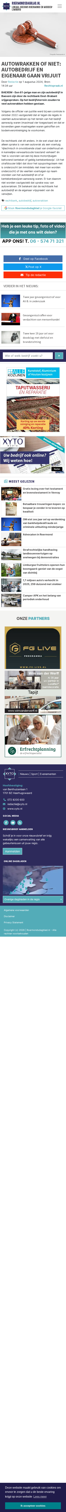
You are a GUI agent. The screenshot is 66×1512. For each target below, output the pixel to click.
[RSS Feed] (20, 822)
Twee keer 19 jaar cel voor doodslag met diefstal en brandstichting (38, 338)
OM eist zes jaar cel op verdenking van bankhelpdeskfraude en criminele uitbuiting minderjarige (44, 523)
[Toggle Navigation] (59, 6)
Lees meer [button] (40, 1496)
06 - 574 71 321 (47, 241)
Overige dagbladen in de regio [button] (22, 899)
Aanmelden (12, 851)
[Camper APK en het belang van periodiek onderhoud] (11, 600)
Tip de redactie (36, 275)
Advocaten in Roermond (38, 534)
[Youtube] (13, 822)
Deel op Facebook (35, 258)
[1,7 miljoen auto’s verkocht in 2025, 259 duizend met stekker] (11, 585)
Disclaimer (9, 916)
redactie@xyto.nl (17, 804)
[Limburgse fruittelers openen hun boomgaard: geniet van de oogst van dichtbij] (11, 570)
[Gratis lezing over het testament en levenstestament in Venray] (11, 494)
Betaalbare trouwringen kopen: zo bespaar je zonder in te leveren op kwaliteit (44, 507)
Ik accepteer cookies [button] (33, 1505)
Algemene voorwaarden (16, 910)
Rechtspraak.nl (53, 85)
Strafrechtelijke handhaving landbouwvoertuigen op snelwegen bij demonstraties (41, 553)
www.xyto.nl (14, 808)
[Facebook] (6, 822)
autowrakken (40, 200)
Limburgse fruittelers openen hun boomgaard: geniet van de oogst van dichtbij (44, 568)
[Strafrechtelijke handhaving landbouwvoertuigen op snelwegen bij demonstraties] (11, 555)
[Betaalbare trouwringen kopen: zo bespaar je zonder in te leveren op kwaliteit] (11, 509)
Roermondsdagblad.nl (26, 3)
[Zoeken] (59, 355)
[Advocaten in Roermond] (11, 539)
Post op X (34, 267)
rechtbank (11, 200)
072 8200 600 (15, 799)
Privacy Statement (13, 922)
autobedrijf (25, 200)
